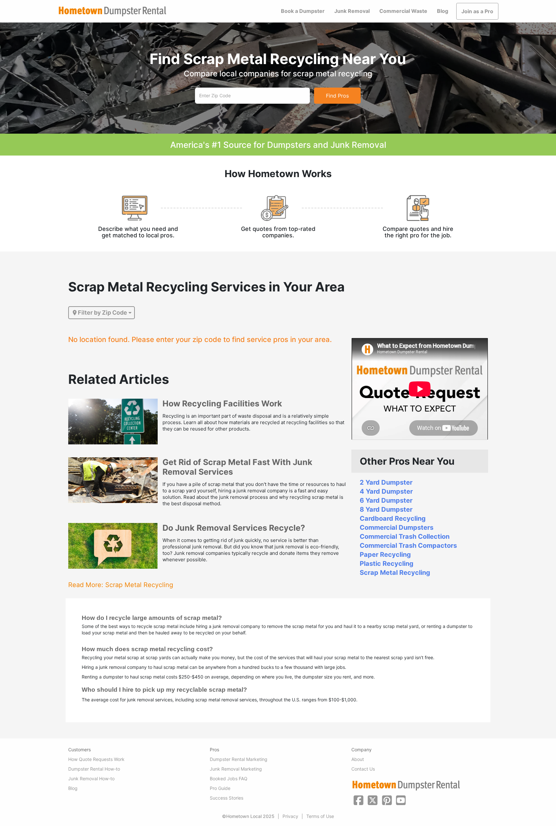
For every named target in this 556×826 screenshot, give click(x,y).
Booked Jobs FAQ (228, 778)
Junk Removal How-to (91, 778)
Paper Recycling (385, 554)
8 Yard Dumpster (386, 509)
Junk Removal (352, 11)
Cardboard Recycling (393, 518)
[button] (358, 799)
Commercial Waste (403, 11)
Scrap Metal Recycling (395, 572)
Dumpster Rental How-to (94, 769)
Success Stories (226, 798)
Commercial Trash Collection (404, 536)
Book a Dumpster (303, 11)
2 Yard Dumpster (386, 482)
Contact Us (363, 769)
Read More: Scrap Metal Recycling (120, 585)
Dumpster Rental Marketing (238, 759)
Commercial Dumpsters (396, 527)
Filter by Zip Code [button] (102, 312)
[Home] (112, 11)
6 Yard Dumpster (386, 500)
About (357, 759)
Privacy (290, 816)
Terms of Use (320, 816)
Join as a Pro (477, 11)
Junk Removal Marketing (236, 769)
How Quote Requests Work (96, 759)
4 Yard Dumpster (386, 491)
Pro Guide (220, 788)
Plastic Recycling (386, 563)
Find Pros (337, 95)
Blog (442, 11)
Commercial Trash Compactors (408, 545)
